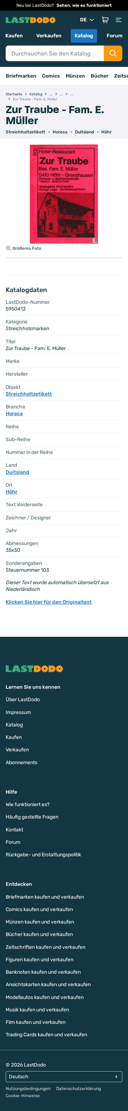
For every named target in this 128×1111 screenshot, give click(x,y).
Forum (115, 36)
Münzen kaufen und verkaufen (40, 922)
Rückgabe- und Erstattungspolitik (43, 855)
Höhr (106, 131)
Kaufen (14, 36)
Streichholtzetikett (25, 131)
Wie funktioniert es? (27, 804)
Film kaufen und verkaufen (35, 1022)
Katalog (84, 36)
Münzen (75, 76)
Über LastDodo (23, 700)
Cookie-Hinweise (23, 1095)
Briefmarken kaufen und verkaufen (45, 897)
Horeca (60, 131)
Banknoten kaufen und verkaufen (43, 972)
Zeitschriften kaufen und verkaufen (45, 947)
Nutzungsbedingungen (28, 1088)
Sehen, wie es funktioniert (84, 5)
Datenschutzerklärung (78, 1088)
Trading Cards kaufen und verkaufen (46, 1035)
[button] (105, 20)
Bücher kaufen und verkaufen (39, 934)
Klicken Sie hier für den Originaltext (49, 602)
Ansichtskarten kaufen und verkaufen (48, 985)
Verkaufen (49, 36)
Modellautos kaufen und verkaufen (45, 997)
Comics (51, 76)
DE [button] (83, 20)
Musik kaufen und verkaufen (37, 1010)
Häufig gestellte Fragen (32, 817)
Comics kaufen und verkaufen (39, 909)
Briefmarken (21, 76)
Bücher (99, 76)
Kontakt (14, 830)
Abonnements (21, 763)
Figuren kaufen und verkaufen (39, 960)
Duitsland (84, 131)
